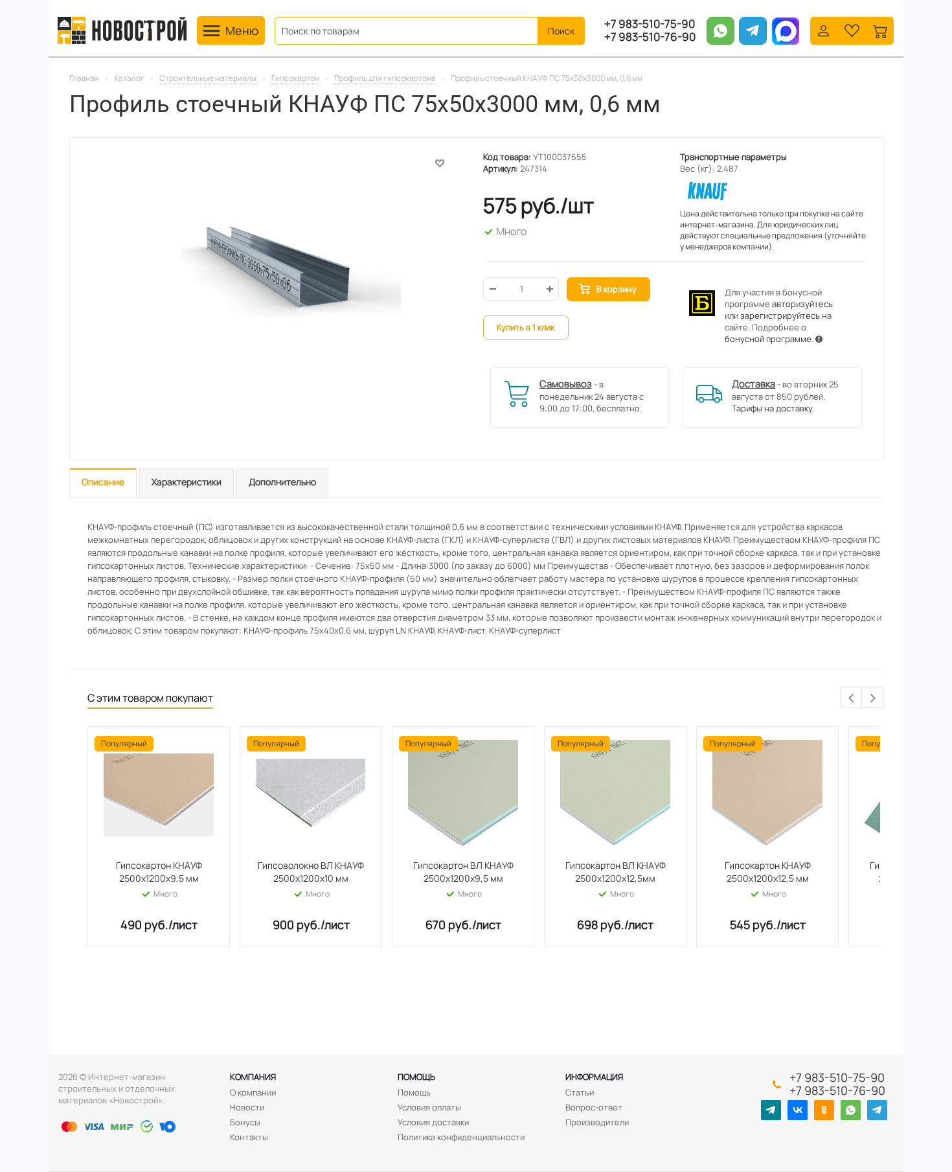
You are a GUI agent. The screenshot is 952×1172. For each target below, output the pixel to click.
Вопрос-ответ (593, 1107)
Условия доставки (433, 1122)
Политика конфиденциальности (461, 1137)
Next (872, 698)
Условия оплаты (429, 1107)
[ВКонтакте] (798, 1110)
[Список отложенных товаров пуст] (851, 29)
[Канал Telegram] (771, 1110)
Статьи (579, 1092)
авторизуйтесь (802, 304)
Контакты (249, 1137)
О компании (253, 1092)
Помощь (416, 1077)
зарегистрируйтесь (780, 315)
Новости (247, 1107)
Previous (852, 698)
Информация (594, 1077)
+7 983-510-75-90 (649, 23)
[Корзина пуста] (880, 29)
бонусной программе (768, 339)
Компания (253, 1077)
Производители (597, 1122)
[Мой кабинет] (823, 29)
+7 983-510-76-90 (650, 36)
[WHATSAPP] (851, 1110)
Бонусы (245, 1122)
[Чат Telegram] (877, 1110)
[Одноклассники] (824, 1110)
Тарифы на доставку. (773, 408)
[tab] (103, 483)
